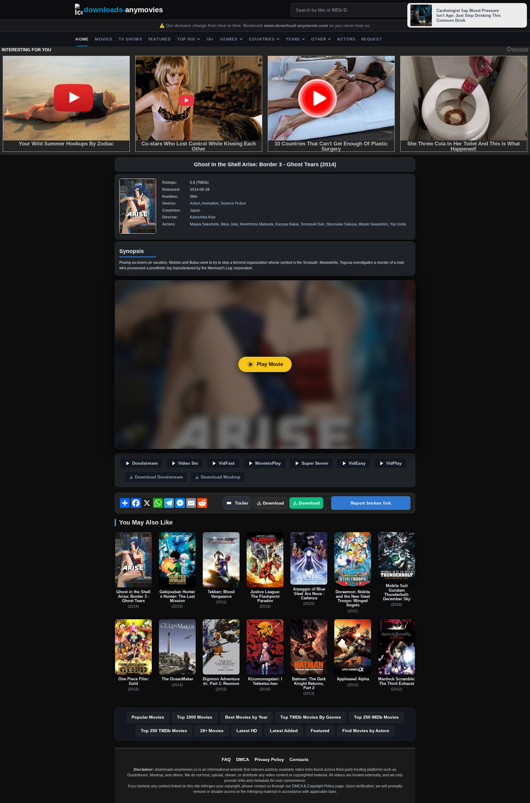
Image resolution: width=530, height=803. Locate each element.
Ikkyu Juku (229, 224)
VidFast (227, 463)
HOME (82, 39)
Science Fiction (233, 203)
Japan (195, 210)
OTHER (318, 39)
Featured (320, 730)
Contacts (299, 759)
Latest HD (246, 730)
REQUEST (371, 39)
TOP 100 (186, 39)
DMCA (242, 759)
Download (273, 503)
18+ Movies (212, 730)
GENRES (229, 39)
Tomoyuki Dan (313, 224)
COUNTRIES (262, 39)
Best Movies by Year (246, 717)
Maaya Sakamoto (204, 224)
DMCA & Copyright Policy (313, 786)
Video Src (188, 463)
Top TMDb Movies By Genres (310, 717)
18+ (210, 39)
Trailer (241, 503)
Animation (210, 203)
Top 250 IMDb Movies (376, 717)
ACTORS (346, 39)
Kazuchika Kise (203, 217)
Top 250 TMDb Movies (164, 730)
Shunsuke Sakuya (341, 224)
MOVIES (103, 39)
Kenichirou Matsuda (257, 224)
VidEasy (357, 463)
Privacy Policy (269, 759)
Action (195, 203)
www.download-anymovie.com (296, 25)
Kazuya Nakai (287, 224)
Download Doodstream (159, 477)
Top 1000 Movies (194, 717)
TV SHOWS (130, 39)
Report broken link (371, 503)
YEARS (293, 39)
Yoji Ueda (398, 224)
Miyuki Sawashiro (373, 224)
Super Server (314, 463)
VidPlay (394, 463)
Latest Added (284, 730)
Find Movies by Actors (365, 730)
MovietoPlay (268, 463)
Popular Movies (148, 717)
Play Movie (270, 364)
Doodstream (145, 463)
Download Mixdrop (220, 477)
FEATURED (159, 39)
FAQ (226, 759)
